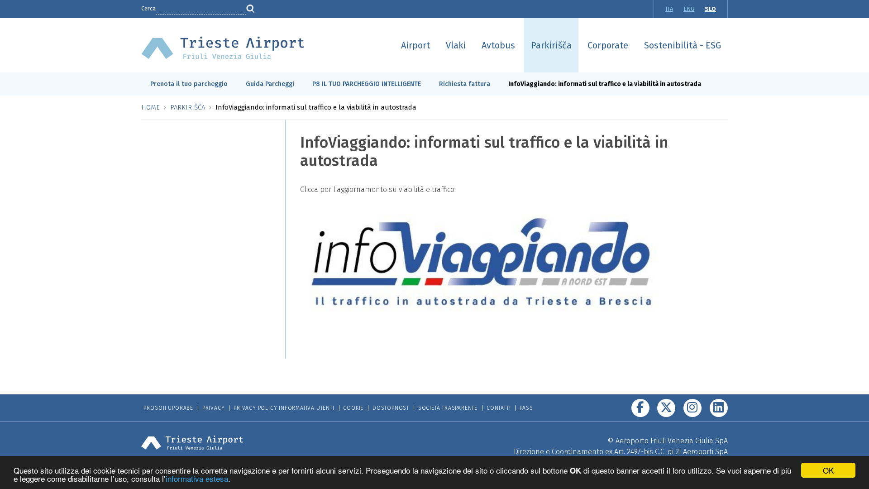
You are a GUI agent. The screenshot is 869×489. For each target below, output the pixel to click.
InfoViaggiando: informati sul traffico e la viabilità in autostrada (604, 84)
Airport (415, 45)
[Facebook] (640, 408)
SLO (710, 8)
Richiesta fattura (464, 84)
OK (828, 470)
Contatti (499, 408)
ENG (688, 8)
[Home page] (223, 47)
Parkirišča (551, 45)
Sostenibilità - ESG (682, 45)
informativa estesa (197, 478)
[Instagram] (692, 408)
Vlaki (456, 45)
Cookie (353, 408)
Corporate (607, 45)
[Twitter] (666, 408)
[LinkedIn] (719, 408)
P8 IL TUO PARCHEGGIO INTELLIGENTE (366, 84)
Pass (526, 408)
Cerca (148, 8)
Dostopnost (390, 408)
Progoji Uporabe (168, 408)
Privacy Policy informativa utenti (284, 408)
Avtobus (498, 45)
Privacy (213, 408)
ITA (669, 8)
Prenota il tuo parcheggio (189, 84)
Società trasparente (447, 408)
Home (150, 107)
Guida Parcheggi (270, 84)
